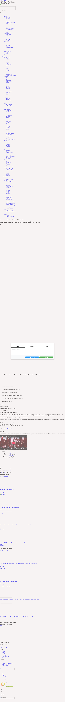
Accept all (46, 357)
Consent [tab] (18, 346)
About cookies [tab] (32, 346)
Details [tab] (47, 346)
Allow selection (32, 357)
